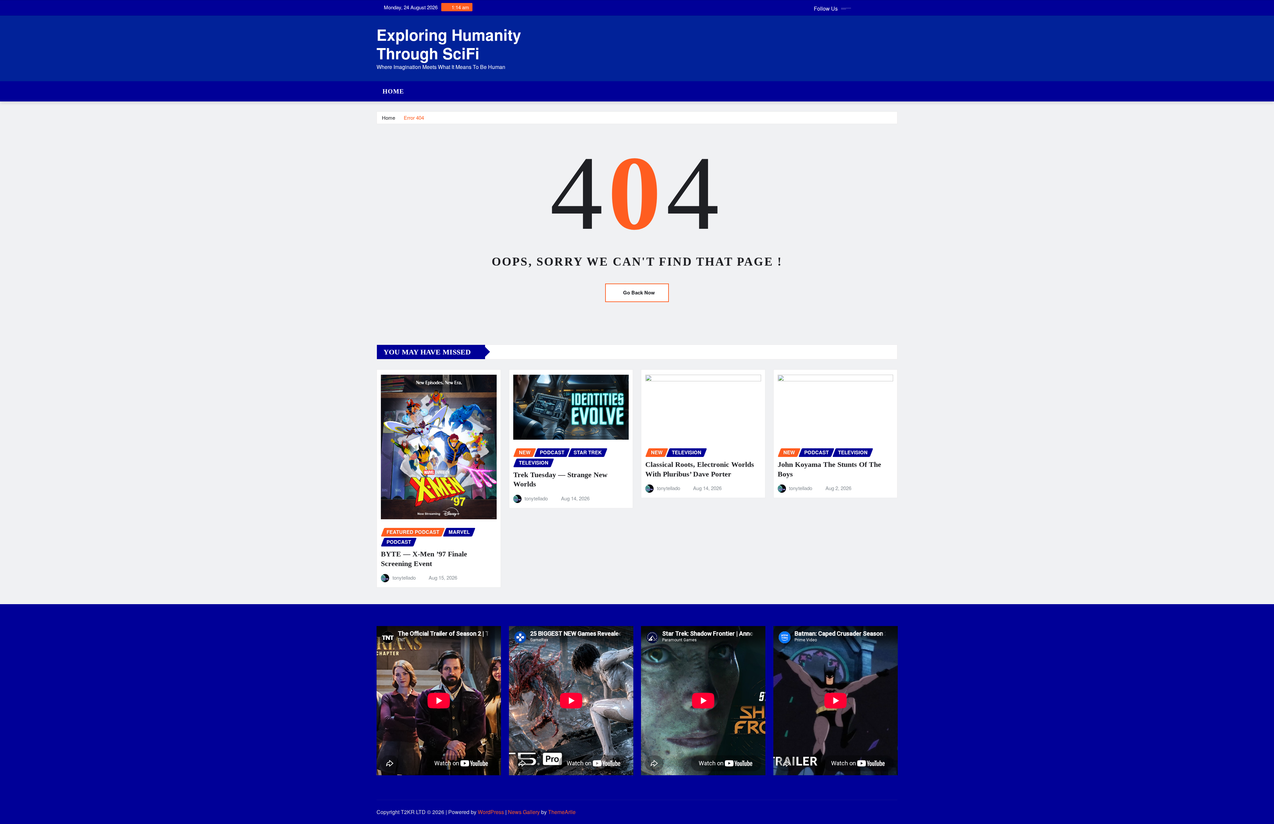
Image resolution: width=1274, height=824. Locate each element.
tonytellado (404, 577)
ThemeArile (562, 812)
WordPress (491, 812)
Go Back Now (639, 292)
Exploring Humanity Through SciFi (449, 44)
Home (393, 91)
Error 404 (414, 117)
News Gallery (524, 812)
